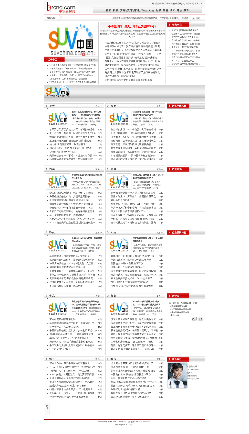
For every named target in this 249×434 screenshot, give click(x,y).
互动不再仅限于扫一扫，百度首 (186, 33)
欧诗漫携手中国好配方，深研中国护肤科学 (133, 323)
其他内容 (175, 315)
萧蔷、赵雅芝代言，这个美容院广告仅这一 (134, 345)
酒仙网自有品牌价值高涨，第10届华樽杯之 (134, 140)
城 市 (172, 10)
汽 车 (130, 10)
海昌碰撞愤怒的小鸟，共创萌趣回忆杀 (69, 196)
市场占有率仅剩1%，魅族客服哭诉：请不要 (72, 274)
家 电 (137, 10)
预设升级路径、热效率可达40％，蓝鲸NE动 (134, 215)
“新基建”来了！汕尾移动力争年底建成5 (70, 371)
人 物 (151, 10)
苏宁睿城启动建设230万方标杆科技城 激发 (133, 371)
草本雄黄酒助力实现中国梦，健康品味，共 (72, 323)
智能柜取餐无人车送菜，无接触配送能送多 (72, 282)
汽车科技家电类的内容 (181, 309)
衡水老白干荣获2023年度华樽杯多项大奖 (132, 363)
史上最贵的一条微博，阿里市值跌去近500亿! (73, 133)
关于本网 (190, 3)
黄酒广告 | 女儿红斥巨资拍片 (185, 54)
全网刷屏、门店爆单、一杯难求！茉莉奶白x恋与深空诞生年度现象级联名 (187, 18)
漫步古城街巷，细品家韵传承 (120, 76)
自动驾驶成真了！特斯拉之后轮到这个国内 (134, 222)
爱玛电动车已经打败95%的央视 (186, 40)
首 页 (109, 10)
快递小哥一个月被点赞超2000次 (127, 267)
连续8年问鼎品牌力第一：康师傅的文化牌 (71, 334)
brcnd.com (112, 421)
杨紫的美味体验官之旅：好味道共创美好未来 (128, 80)
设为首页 (198, 3)
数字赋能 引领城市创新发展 (125, 389)
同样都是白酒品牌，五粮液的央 (186, 44)
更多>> (92, 60)
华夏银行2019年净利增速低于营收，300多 (71, 207)
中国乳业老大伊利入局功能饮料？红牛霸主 (72, 345)
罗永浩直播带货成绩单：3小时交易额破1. (133, 278)
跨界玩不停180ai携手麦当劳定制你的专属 (71, 341)
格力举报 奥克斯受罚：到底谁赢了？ (68, 144)
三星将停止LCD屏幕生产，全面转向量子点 (134, 196)
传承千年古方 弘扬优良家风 (64, 327)
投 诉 (115, 10)
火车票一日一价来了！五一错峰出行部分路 (72, 393)
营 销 (122, 10)
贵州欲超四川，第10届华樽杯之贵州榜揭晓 (133, 152)
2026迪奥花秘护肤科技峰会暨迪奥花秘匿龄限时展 (129, 18)
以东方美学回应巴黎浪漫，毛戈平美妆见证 (134, 319)
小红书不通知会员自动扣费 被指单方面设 (133, 219)
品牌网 (131, 421)
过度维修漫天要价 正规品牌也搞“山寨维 (70, 140)
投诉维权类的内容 (179, 306)
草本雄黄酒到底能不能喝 (62, 319)
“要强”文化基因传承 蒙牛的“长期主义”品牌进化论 (131, 57)
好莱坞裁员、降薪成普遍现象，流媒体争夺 (134, 274)
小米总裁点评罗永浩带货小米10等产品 (131, 260)
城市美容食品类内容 (180, 312)
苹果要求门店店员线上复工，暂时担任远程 (72, 129)
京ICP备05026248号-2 (124, 425)
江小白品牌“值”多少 (59, 349)
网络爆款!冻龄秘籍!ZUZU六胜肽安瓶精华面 (134, 338)
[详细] (93, 124)
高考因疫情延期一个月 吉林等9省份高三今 (133, 193)
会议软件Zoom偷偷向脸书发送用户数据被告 (134, 382)
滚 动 (186, 10)
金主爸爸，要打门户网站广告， (186, 47)
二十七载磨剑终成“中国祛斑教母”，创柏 (132, 341)
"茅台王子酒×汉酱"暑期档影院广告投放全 (68, 78)
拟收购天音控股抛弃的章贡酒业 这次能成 (71, 204)
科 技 (144, 10)
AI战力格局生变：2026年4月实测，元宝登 (71, 263)
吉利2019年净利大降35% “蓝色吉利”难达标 (72, 219)
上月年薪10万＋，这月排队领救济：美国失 (72, 271)
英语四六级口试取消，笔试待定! (66, 286)
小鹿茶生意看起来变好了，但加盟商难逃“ (71, 159)
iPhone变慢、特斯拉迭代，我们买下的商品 (72, 374)
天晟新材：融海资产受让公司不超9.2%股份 (133, 327)
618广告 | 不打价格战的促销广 (185, 30)
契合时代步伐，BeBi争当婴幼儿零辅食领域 (134, 129)
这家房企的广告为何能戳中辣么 (186, 64)
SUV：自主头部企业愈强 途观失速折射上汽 (72, 222)
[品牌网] (61, 14)
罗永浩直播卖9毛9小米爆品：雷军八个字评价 (134, 330)
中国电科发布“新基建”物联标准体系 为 (131, 374)
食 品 (158, 10)
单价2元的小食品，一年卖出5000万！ (69, 338)
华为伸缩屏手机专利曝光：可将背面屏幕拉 (134, 207)
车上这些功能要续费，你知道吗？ (67, 215)
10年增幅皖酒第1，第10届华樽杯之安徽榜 (133, 155)
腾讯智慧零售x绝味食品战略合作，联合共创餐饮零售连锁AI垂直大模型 (86, 304)
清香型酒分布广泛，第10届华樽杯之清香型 (134, 137)
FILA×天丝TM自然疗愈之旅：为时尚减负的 (72, 367)
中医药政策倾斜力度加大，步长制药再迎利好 (73, 330)
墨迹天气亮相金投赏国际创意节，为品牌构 (72, 382)
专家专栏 (177, 25)
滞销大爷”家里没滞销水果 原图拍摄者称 (132, 286)
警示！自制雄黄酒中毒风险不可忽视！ (69, 363)
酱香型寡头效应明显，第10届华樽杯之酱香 (134, 148)
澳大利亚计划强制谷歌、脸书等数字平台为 (72, 137)
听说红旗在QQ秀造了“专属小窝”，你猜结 (71, 193)
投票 (194, 318)
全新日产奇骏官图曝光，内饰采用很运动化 (72, 211)
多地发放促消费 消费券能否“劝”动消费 (131, 393)
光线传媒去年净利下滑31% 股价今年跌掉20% (73, 155)
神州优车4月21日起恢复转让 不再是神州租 (133, 204)
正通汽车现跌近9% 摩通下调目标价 (68, 385)
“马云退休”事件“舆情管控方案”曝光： (131, 282)
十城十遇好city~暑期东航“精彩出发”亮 (69, 378)
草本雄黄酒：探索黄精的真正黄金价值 (69, 256)
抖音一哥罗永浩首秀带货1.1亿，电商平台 (71, 389)
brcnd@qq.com (193, 378)
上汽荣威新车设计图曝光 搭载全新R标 (69, 200)
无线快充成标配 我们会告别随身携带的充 (71, 278)
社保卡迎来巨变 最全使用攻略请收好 (68, 397)
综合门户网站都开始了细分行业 (186, 57)
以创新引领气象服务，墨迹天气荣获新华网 (72, 260)
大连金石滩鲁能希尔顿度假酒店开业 (130, 397)
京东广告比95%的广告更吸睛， (186, 37)
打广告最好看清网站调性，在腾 (186, 50)
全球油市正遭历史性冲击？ (63, 152)
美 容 (165, 10)
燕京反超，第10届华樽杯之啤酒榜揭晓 (131, 144)
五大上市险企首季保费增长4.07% (128, 211)
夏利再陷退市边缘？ (121, 200)
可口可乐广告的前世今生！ (184, 61)
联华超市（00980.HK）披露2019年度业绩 (133, 256)
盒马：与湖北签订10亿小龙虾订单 (128, 378)
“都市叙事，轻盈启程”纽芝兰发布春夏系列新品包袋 (72, 82)
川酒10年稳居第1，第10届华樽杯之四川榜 (133, 133)
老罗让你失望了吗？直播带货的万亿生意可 (134, 334)
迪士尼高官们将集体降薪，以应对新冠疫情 (134, 271)
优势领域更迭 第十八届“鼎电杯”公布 (130, 367)
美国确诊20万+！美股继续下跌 (127, 263)
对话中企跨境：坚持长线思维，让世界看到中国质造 (132, 65)
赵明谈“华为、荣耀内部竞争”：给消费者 (70, 148)
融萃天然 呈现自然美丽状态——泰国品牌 (133, 349)
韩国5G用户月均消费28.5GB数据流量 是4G (133, 385)
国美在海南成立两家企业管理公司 (67, 267)
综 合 (179, 10)
